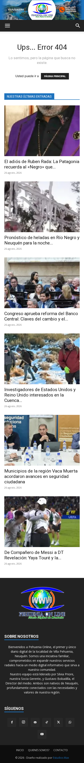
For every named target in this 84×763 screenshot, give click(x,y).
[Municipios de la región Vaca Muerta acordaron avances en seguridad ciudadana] (42, 440)
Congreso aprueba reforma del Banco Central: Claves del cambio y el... (41, 316)
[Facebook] (12, 722)
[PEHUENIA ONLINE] (42, 10)
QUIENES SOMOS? (38, 750)
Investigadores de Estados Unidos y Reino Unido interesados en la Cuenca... (40, 395)
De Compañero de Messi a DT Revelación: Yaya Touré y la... (34, 555)
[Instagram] (23, 722)
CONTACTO (60, 750)
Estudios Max (61, 758)
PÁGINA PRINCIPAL (55, 76)
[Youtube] (42, 734)
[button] (7, 26)
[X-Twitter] (58, 722)
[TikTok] (46, 722)
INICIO (20, 750)
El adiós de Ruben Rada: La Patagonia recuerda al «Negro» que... (41, 164)
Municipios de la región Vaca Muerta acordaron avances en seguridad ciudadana (41, 476)
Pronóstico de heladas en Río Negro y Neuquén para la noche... (41, 240)
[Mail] (35, 722)
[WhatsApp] (70, 722)
